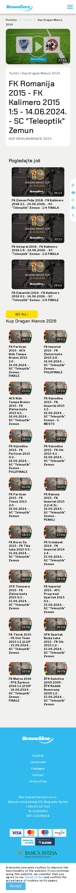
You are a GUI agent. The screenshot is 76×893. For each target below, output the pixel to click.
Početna (11, 19)
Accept (16, 886)
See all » (21, 314)
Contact (38, 775)
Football (38, 755)
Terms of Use (38, 781)
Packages (38, 768)
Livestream (38, 762)
